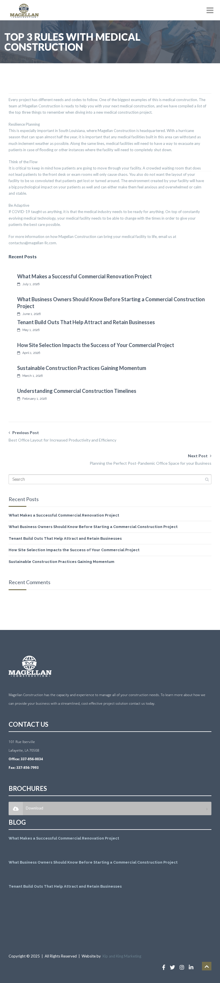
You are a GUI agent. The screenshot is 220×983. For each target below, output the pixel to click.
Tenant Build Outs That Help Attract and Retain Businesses (86, 322)
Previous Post (62, 436)
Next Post (150, 459)
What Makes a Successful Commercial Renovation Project (84, 276)
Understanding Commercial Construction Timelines (76, 391)
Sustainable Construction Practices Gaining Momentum (81, 368)
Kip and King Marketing (122, 956)
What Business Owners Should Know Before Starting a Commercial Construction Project (93, 527)
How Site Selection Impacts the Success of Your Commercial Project (95, 345)
